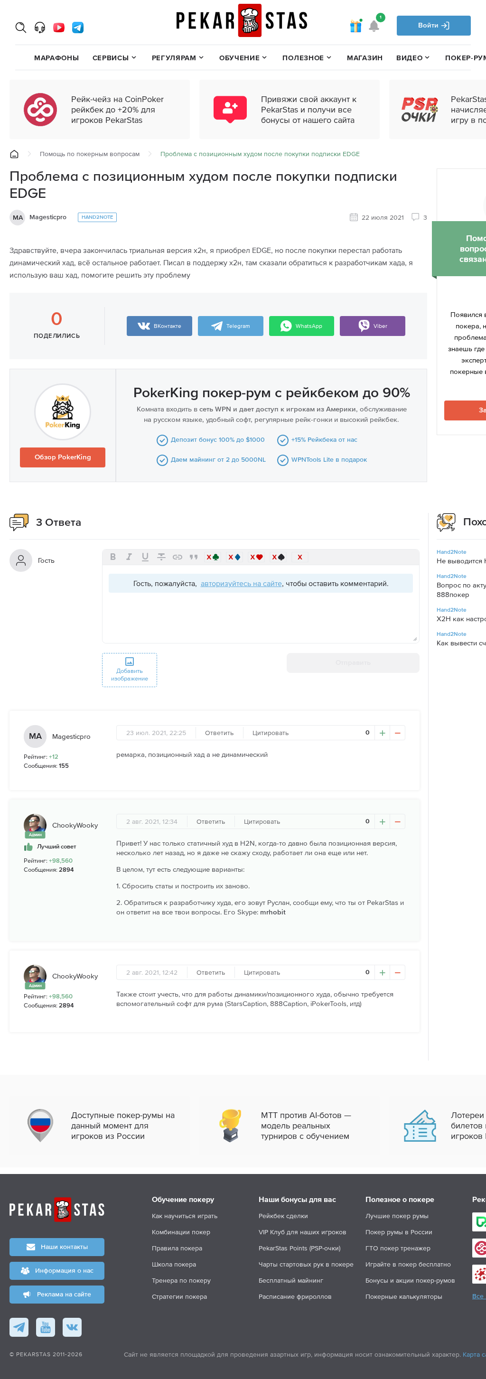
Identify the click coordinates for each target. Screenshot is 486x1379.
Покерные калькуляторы (403, 1296)
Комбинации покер (181, 1232)
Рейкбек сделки (283, 1216)
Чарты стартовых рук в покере (306, 1264)
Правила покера (177, 1248)
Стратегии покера (179, 1296)
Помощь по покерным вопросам (90, 154)
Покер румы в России (398, 1232)
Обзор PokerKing (63, 457)
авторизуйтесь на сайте (241, 583)
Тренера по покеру (181, 1280)
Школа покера (174, 1264)
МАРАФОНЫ (56, 58)
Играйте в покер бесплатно (408, 1264)
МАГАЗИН (365, 58)
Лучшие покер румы (397, 1216)
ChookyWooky (75, 825)
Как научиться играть (184, 1216)
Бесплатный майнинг (291, 1280)
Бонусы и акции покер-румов (410, 1280)
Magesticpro (47, 217)
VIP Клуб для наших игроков (302, 1232)
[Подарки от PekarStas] (355, 26)
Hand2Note (97, 217)
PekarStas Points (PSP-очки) (299, 1248)
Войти (429, 25)
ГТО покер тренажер (397, 1248)
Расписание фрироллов (295, 1296)
